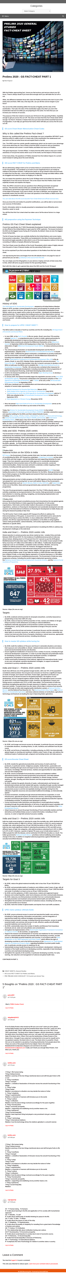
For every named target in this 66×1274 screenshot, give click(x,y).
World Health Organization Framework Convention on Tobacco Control (34, 931)
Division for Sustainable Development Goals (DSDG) (27, 410)
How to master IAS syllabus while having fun (22, 641)
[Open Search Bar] (63, 16)
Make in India (37, 483)
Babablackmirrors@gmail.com (15, 1048)
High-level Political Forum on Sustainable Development (34, 403)
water (11, 416)
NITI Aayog (6, 455)
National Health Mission (24, 835)
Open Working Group (46, 373)
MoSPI (51, 470)
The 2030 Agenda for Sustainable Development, (18, 306)
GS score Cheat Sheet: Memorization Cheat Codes (24, 129)
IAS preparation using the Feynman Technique (22, 219)
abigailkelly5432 (13, 1017)
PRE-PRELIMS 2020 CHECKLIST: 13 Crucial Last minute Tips (24, 976)
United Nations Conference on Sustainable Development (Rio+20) (30, 359)
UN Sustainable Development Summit (36, 395)
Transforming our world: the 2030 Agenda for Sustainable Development (30, 393)
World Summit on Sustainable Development (40, 351)
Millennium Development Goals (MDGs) (31, 346)
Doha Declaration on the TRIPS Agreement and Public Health (32, 938)
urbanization (34, 416)
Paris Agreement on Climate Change (19, 399)
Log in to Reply (9, 1008)
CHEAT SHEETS (10, 971)
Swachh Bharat (27, 483)
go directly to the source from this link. (32, 257)
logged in (14, 1260)
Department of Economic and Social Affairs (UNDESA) (26, 412)
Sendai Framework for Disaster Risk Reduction (22, 389)
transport (42, 416)
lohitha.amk (12, 1063)
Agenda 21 (14, 338)
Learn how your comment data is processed (43, 1264)
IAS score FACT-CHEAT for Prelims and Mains (22, 163)
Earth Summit (22, 336)
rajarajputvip (12, 1200)
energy (15, 416)
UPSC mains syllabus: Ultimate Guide (19, 910)
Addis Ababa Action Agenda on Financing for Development (26, 391)
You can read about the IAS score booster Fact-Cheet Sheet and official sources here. (31, 198)
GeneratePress (43, 1271)
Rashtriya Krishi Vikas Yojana (44, 690)
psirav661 (11, 995)
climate (21, 416)
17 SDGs (36, 380)
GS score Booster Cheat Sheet (17, 759)
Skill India (45, 483)
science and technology (54, 416)
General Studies (21, 971)
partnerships (41, 418)
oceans (26, 416)
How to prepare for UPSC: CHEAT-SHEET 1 (21, 325)
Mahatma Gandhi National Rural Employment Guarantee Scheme (26, 560)
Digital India (56, 483)
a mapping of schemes (45, 457)
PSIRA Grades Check (17, 1004)
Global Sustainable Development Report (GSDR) (20, 418)
